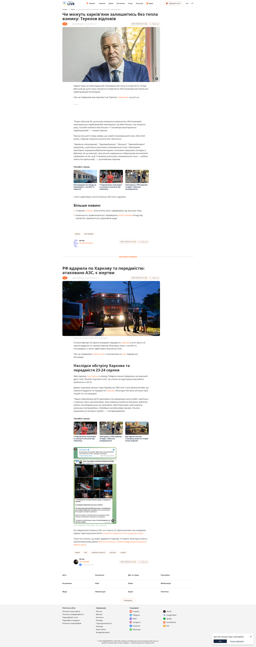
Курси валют (101, 629)
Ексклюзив (67, 583)
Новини (102, 3)
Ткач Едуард (84, 561)
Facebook (136, 626)
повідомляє (123, 97)
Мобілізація (166, 583)
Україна (92, 3)
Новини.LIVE (98, 354)
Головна (64, 9)
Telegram (136, 615)
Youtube (136, 611)
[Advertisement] (110, 110)
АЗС (85, 552)
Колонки (139, 3)
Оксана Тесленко (86, 243)
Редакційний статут (70, 617)
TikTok (168, 611)
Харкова (125, 342)
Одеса (130, 592)
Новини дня (100, 592)
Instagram (137, 622)
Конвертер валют (103, 632)
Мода (64, 592)
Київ (97, 583)
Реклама (99, 620)
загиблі (123, 552)
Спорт (130, 3)
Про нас (99, 611)
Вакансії (99, 614)
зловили (89, 210)
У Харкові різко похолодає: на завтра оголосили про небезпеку (111, 187)
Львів (130, 583)
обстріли (113, 552)
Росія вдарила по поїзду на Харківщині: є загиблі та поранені (85, 187)
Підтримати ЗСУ (174, 3)
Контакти (100, 617)
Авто (64, 575)
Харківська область (98, 552)
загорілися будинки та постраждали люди (122, 533)
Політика (165, 592)
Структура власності (104, 623)
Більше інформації (237, 641)
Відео (151, 3)
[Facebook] (80, 565)
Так (220, 641)
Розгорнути (128, 600)
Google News (171, 615)
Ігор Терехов (88, 234)
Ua (187, 3)
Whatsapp (136, 629)
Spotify (169, 619)
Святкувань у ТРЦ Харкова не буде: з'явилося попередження (136, 187)
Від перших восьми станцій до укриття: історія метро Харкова (136, 438)
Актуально (99, 575)
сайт (124, 354)
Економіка (120, 3)
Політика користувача (71, 611)
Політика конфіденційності (73, 614)
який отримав (125, 215)
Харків (73, 9)
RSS (167, 626)
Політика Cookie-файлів (71, 623)
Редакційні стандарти (71, 620)
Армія (111, 3)
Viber (135, 619)
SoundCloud (171, 622)
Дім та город (133, 575)
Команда (99, 626)
